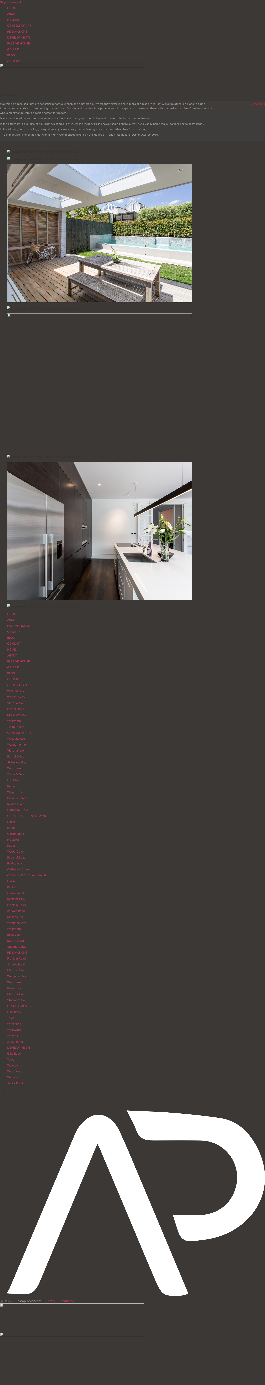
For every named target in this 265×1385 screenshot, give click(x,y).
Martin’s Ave (15, 940)
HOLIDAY (13, 19)
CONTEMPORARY (19, 25)
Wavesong (14, 1024)
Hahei (11, 822)
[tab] (132, 95)
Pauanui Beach (17, 798)
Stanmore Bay (16, 946)
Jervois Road (16, 911)
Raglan (11, 786)
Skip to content (10, 2)
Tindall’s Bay (15, 727)
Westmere (14, 721)
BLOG (11, 55)
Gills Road (14, 1012)
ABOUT (12, 13)
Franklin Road (16, 905)
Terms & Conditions (60, 1301)
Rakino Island (16, 804)
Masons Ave (15, 917)
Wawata (12, 1035)
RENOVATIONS (17, 31)
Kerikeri (12, 828)
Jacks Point (15, 1041)
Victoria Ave (15, 703)
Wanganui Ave (16, 923)
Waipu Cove (15, 792)
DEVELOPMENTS (19, 37)
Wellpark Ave (16, 691)
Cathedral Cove (18, 810)
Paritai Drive (15, 709)
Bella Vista (14, 934)
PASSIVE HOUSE (18, 43)
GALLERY (13, 49)
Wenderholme (16, 697)
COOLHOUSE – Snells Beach (26, 816)
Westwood (14, 1030)
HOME (11, 8)
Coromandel (15, 833)
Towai (11, 1018)
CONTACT (14, 61)
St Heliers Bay (16, 715)
